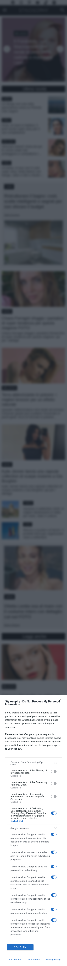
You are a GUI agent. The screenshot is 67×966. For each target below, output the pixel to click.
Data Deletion (14, 959)
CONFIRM (20, 947)
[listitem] (33, 763)
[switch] (54, 771)
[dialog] (33, 830)
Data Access (33, 959)
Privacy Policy (53, 959)
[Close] (60, 701)
